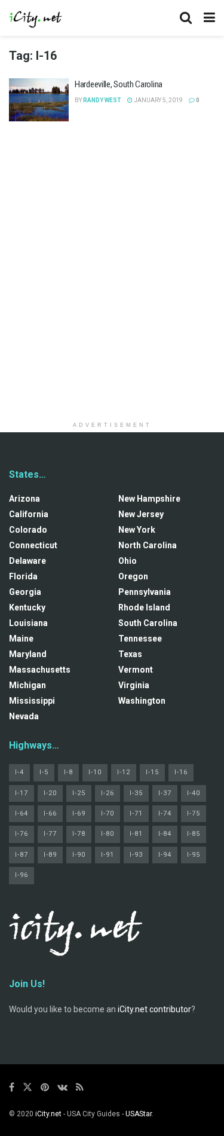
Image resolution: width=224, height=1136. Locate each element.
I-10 (95, 772)
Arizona (24, 498)
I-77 (50, 834)
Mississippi (32, 701)
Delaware (27, 561)
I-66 (50, 813)
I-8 (68, 772)
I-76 (21, 834)
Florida (23, 576)
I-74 (164, 813)
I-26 (107, 793)
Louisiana (28, 623)
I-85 (193, 834)
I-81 (136, 834)
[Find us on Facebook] (11, 1087)
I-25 (78, 793)
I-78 (78, 834)
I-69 (78, 813)
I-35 (136, 793)
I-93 (136, 855)
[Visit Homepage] (36, 18)
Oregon (133, 576)
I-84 (164, 834)
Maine (21, 638)
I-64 (21, 813)
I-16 (181, 772)
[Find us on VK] (62, 1087)
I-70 (107, 813)
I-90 (78, 855)
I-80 (107, 834)
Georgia (25, 592)
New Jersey (141, 514)
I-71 (136, 813)
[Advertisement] (112, 254)
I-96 (21, 875)
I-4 (19, 772)
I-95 (193, 855)
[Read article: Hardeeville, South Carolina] (39, 99)
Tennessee (140, 638)
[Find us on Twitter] (27, 1087)
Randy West (102, 100)
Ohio (127, 561)
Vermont (135, 669)
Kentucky (27, 607)
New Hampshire (149, 498)
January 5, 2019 (158, 100)
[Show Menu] (209, 18)
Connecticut (33, 545)
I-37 (164, 793)
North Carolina (147, 545)
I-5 (43, 772)
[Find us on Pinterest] (45, 1087)
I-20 (50, 793)
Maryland (28, 654)
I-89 (50, 855)
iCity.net (48, 1114)
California (28, 514)
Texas (130, 654)
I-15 (152, 772)
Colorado (28, 530)
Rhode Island (144, 607)
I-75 (193, 813)
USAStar (138, 1114)
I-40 (193, 793)
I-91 (107, 855)
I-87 (21, 855)
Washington (141, 701)
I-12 (123, 772)
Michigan (27, 685)
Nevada (24, 716)
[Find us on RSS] (80, 1087)
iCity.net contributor (154, 1009)
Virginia (133, 685)
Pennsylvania (144, 592)
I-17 (21, 793)
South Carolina (147, 623)
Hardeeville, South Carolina (118, 84)
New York (136, 530)
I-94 (164, 855)
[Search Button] (186, 18)
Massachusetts (39, 669)
